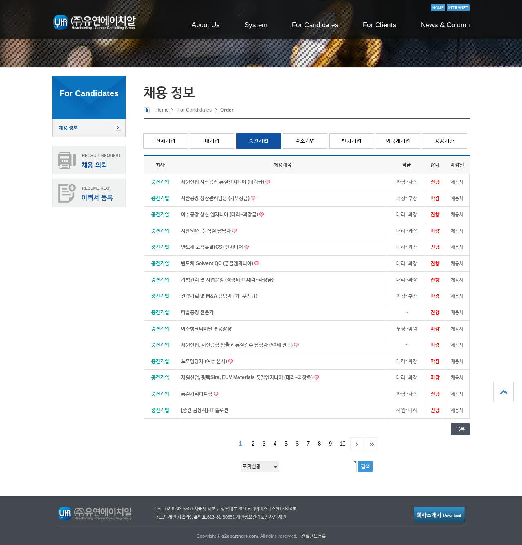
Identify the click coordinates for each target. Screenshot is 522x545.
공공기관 (444, 141)
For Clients (379, 25)
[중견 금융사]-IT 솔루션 (204, 410)
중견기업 (258, 141)
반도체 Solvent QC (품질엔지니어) (217, 263)
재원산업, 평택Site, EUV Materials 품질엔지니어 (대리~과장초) (247, 377)
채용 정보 (68, 127)
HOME (438, 8)
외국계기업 (398, 141)
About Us (206, 25)
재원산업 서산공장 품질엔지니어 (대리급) (223, 182)
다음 (356, 443)
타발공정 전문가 (197, 312)
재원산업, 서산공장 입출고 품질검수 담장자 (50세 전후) (237, 345)
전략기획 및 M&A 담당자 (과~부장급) (219, 296)
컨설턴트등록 (313, 536)
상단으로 (503, 392)
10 (342, 444)
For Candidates (315, 25)
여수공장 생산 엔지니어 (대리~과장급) (220, 214)
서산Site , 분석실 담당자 (206, 231)
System (256, 25)
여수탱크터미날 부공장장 (206, 328)
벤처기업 (351, 141)
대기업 (212, 141)
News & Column (445, 25)
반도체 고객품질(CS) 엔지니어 (212, 247)
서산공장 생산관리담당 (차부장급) (216, 198)
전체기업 (165, 141)
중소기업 (305, 141)
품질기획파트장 (197, 394)
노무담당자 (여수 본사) (204, 361)
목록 (460, 429)
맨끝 (371, 443)
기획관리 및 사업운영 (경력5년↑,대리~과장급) (227, 279)
